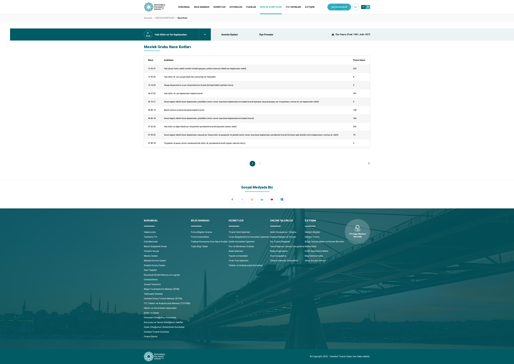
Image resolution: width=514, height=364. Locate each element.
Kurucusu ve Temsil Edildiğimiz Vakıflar (163, 322)
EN (368, 7)
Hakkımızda (150, 232)
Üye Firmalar (266, 34)
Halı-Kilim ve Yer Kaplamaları (171, 34)
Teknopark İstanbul (153, 293)
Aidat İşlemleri (236, 251)
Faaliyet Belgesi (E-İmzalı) (283, 237)
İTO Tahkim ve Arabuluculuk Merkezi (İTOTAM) (167, 303)
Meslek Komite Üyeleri (155, 260)
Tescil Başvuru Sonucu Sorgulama (287, 246)
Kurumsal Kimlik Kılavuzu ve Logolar (162, 275)
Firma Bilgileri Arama (201, 232)
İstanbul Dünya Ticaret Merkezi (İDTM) (163, 298)
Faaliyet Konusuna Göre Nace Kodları (209, 241)
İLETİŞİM (309, 7)
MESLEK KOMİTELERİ (271, 7)
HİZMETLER (219, 7)
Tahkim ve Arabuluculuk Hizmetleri (246, 265)
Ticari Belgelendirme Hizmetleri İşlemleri (249, 237)
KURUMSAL (184, 7)
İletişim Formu (312, 237)
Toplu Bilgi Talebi (199, 246)
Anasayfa (148, 18)
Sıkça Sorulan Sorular (315, 260)
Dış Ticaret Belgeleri (280, 241)
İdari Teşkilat (150, 270)
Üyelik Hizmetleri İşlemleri (242, 241)
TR (363, 7)
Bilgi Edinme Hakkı (314, 256)
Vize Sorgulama (278, 256)
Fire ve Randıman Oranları (241, 246)
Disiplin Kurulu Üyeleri (154, 265)
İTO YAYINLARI (293, 7)
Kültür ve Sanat (151, 312)
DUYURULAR (236, 7)
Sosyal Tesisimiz (152, 284)
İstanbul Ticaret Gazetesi (156, 331)
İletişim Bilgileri (312, 232)
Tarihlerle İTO (150, 237)
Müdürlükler (311, 246)
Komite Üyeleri (230, 34)
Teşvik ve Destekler (238, 256)
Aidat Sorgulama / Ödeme (283, 232)
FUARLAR (251, 7)
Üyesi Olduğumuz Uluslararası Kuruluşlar (164, 327)
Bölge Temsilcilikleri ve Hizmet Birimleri (324, 241)
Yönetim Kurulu (151, 251)
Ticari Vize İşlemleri (238, 260)
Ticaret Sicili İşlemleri (239, 232)
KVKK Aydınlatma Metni (316, 251)
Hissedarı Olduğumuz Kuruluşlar (160, 317)
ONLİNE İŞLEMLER (339, 7)
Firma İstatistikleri (200, 237)
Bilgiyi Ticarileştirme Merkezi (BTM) (161, 289)
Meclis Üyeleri (151, 256)
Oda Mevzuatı (151, 241)
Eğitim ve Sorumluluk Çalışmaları (160, 308)
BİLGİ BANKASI (201, 7)
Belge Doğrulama (278, 251)
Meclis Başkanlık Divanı (155, 246)
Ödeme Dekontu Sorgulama (284, 260)
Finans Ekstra (150, 336)
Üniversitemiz (151, 279)
